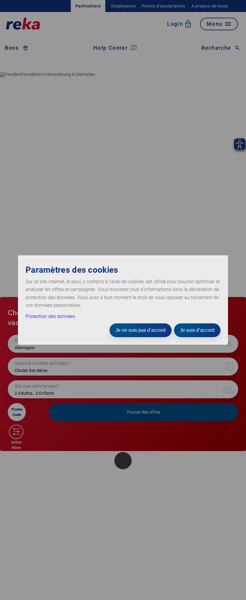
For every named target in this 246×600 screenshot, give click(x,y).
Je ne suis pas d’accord (141, 330)
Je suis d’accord (197, 330)
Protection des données (50, 316)
